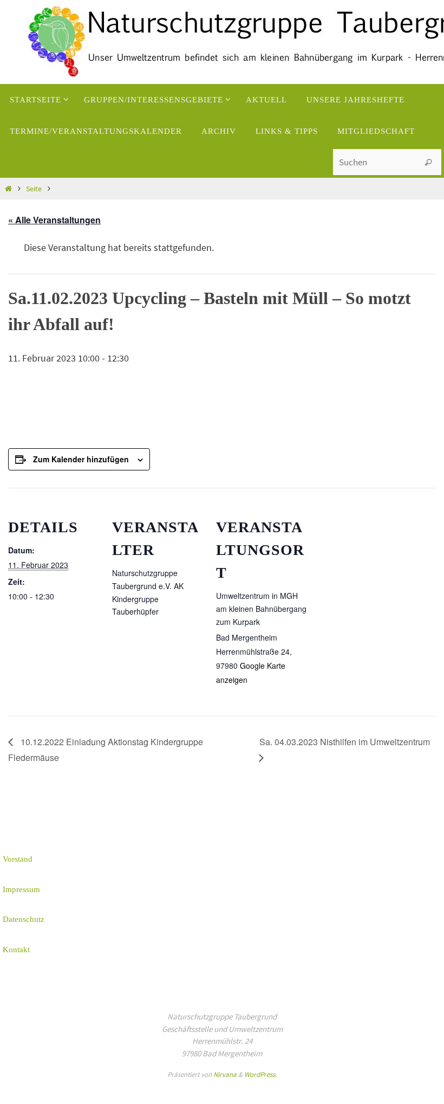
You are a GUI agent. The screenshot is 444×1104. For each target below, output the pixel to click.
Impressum (21, 889)
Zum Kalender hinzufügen (81, 459)
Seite (34, 188)
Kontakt (16, 949)
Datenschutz (23, 919)
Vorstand (17, 859)
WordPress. (260, 1074)
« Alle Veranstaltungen (54, 220)
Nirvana (225, 1074)
